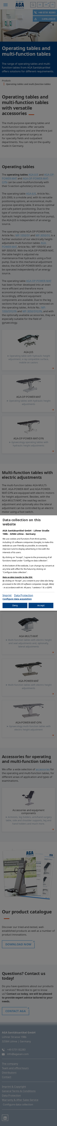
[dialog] (28, 563)
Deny (15, 605)
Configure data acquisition (17, 598)
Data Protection (23, 595)
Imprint (7, 595)
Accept (40, 605)
